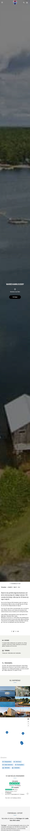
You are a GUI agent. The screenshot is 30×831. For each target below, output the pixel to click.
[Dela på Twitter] (14, 631)
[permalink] (16, 631)
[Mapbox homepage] (3, 757)
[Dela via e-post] (18, 631)
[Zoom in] (28, 722)
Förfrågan (15, 297)
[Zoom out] (28, 724)
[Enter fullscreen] (28, 719)
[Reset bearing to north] (28, 726)
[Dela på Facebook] (11, 631)
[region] (15, 738)
